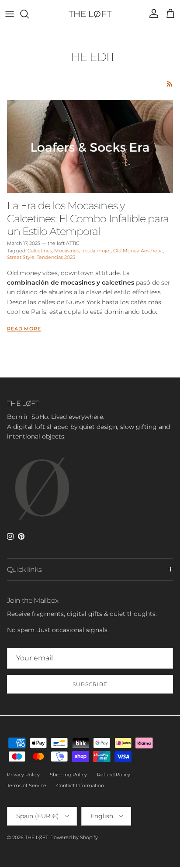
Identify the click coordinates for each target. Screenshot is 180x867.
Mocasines (66, 251)
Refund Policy (113, 775)
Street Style (21, 257)
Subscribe (90, 684)
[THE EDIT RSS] (169, 84)
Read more (24, 329)
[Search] (28, 14)
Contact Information (80, 785)
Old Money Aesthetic (138, 251)
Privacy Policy (23, 775)
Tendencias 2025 (56, 257)
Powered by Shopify (74, 837)
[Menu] (9, 14)
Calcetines (40, 251)
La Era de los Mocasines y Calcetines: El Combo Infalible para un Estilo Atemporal (88, 218)
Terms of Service (26, 785)
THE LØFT (36, 837)
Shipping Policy (68, 775)
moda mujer (96, 251)
